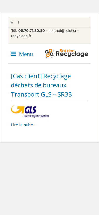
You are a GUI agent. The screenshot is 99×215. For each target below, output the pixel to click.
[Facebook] (18, 22)
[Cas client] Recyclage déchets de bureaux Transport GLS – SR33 (41, 85)
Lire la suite (22, 124)
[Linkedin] (11, 22)
